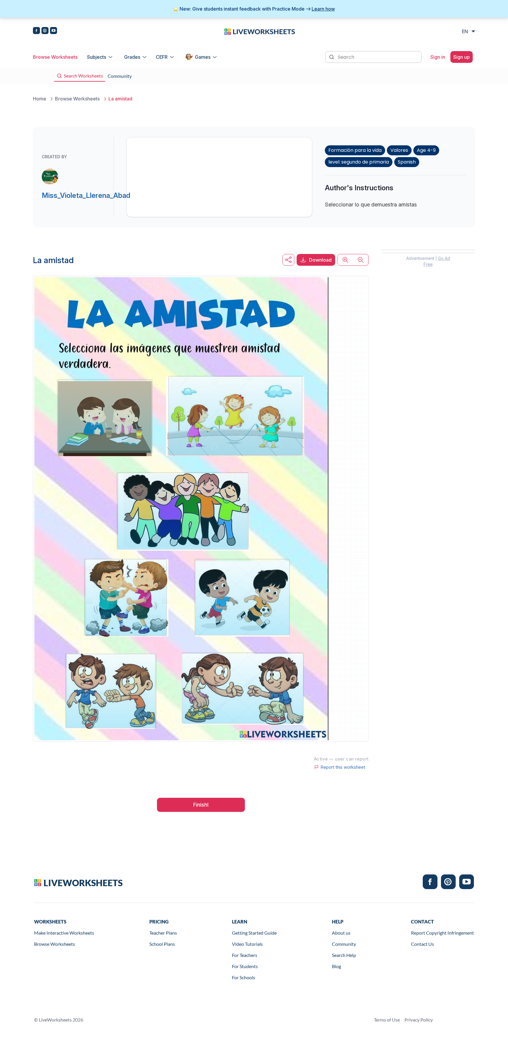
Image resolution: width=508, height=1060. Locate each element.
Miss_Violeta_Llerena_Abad (86, 195)
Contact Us (422, 944)
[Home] (259, 31)
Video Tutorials (247, 944)
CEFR (162, 57)
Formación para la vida (355, 150)
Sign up (461, 57)
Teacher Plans (163, 933)
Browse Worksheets (55, 57)
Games (202, 57)
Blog (336, 966)
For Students (245, 966)
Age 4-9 (426, 150)
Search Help (344, 955)
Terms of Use (387, 1019)
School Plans (162, 944)
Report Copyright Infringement (442, 933)
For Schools (243, 977)
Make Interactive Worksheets (64, 933)
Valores (399, 150)
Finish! (201, 805)
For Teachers (244, 955)
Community (344, 944)
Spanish (407, 162)
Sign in (437, 57)
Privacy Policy (419, 1019)
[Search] (332, 56)
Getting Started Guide (254, 933)
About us (341, 933)
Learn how (323, 9)
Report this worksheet (342, 767)
